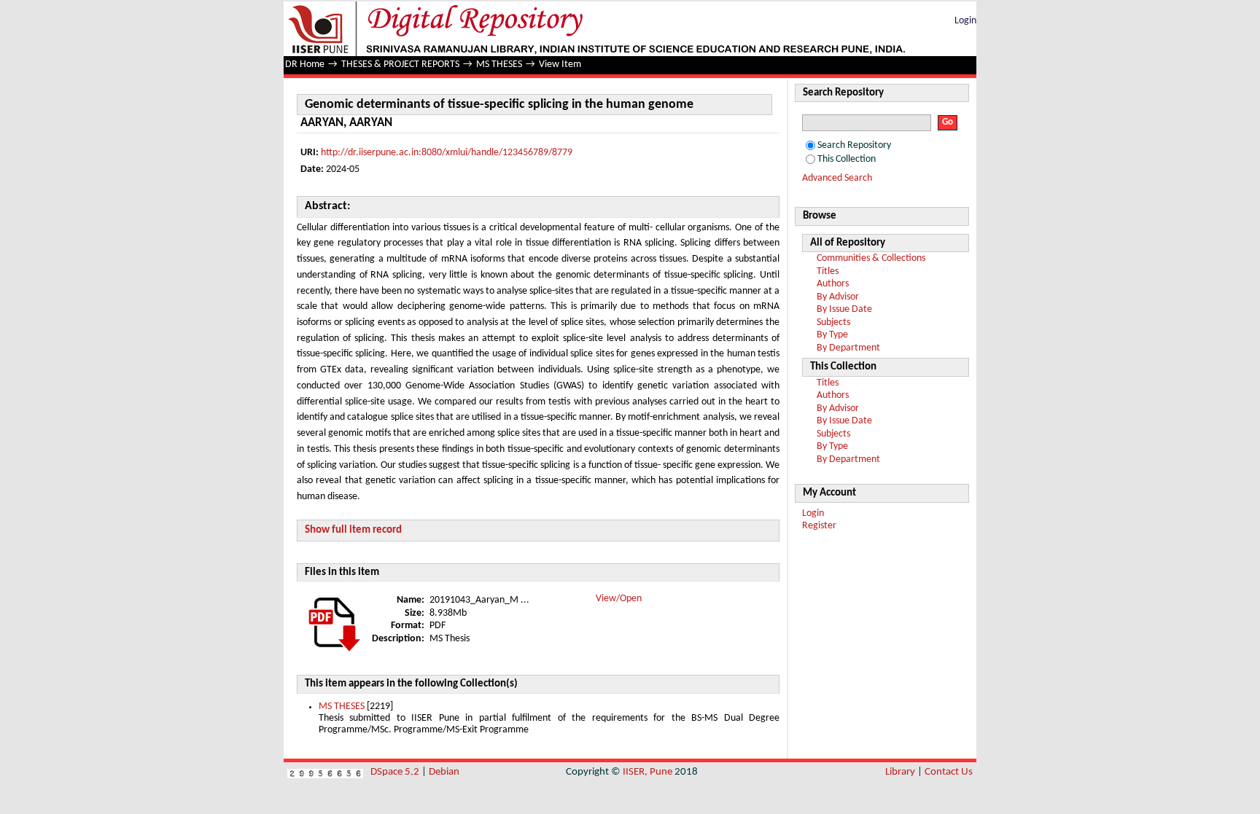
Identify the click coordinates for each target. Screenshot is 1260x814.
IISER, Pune (647, 772)
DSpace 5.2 (395, 772)
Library (900, 772)
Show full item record (353, 530)
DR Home (304, 64)
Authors (833, 284)
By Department (848, 348)
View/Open (619, 598)
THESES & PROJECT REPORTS (400, 64)
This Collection (846, 159)
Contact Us (949, 772)
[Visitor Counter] (325, 772)
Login (965, 21)
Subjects (833, 322)
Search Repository (854, 145)
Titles (828, 271)
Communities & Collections (871, 258)
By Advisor (838, 297)
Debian (444, 772)
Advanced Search (837, 178)
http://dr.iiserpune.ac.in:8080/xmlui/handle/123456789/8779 (446, 152)
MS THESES (499, 64)
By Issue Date (844, 309)
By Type (832, 335)
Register (819, 526)
